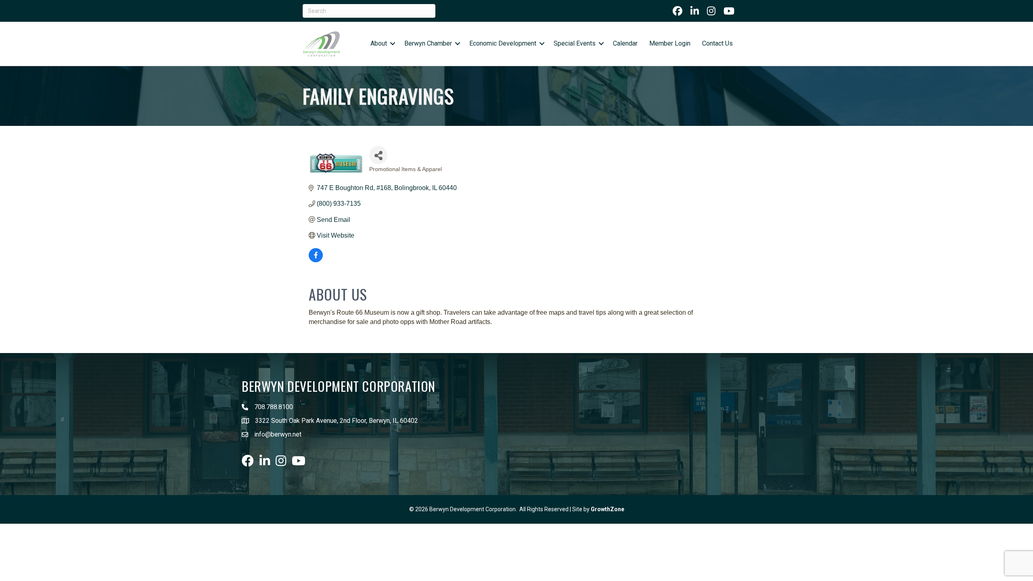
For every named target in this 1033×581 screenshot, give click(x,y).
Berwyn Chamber (428, 43)
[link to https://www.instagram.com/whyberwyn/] (711, 11)
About (378, 43)
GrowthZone (607, 509)
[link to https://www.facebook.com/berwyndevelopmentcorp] (677, 11)
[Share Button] (378, 155)
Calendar (625, 43)
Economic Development (502, 43)
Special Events (575, 43)
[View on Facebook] (316, 260)
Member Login (669, 43)
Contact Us (717, 43)
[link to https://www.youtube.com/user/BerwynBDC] (729, 11)
